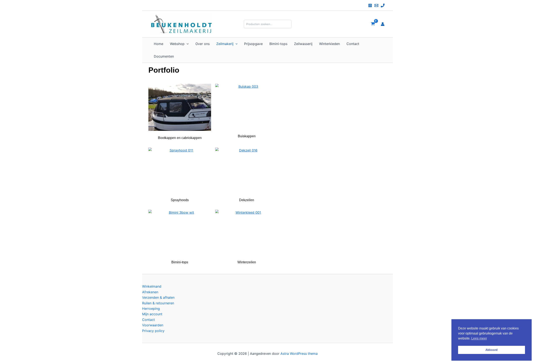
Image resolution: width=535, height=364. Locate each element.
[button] (187, 43)
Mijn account (152, 314)
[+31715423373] (383, 5)
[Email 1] (376, 5)
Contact (148, 320)
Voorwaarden (152, 325)
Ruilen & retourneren (158, 303)
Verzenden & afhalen (158, 297)
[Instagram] (370, 5)
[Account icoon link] (383, 24)
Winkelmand (151, 286)
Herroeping (151, 308)
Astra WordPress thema (299, 353)
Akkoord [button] (491, 349)
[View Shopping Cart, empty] (373, 24)
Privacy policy (153, 331)
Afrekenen (150, 292)
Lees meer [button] (479, 338)
